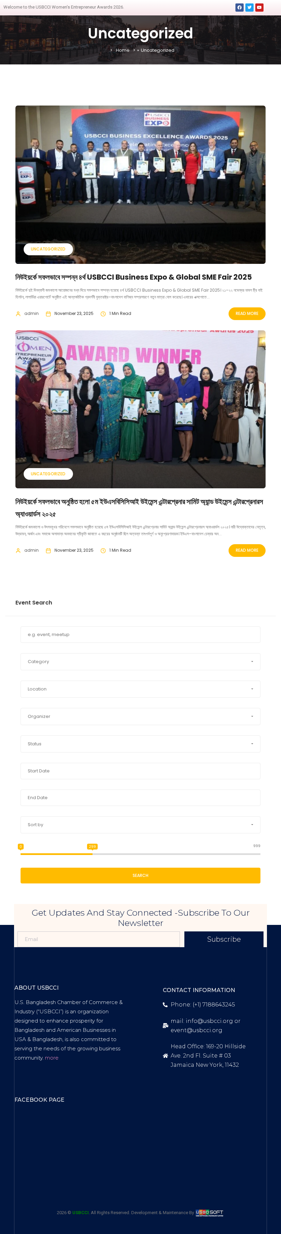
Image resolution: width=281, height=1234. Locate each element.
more (52, 1057)
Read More (247, 313)
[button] (140, 661)
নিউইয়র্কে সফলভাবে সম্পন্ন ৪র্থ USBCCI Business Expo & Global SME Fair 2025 (133, 277)
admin (31, 313)
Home (123, 50)
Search (140, 875)
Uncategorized (48, 249)
